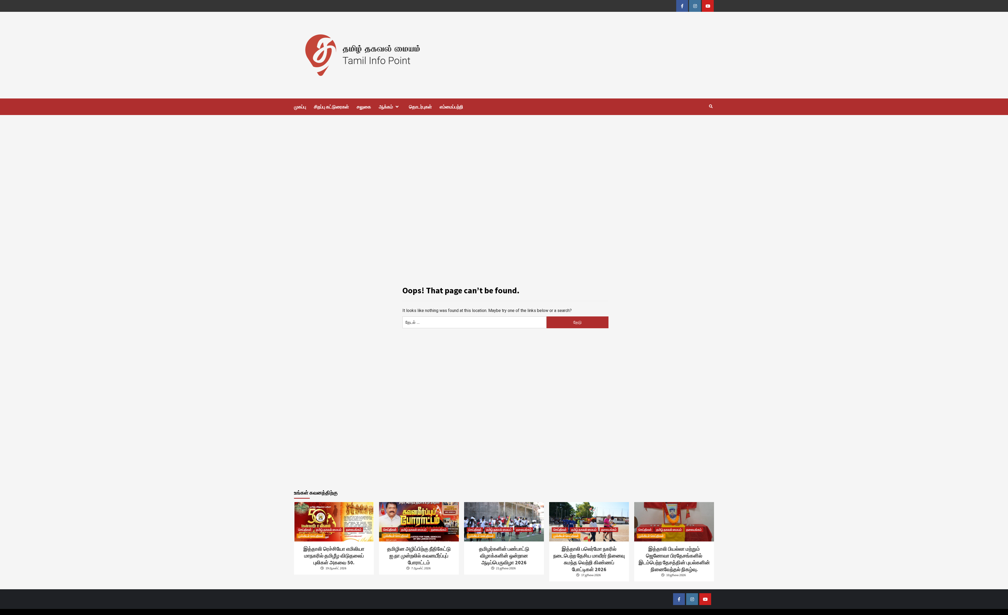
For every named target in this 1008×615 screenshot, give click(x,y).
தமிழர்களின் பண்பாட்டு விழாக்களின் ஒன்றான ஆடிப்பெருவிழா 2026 (504, 555)
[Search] (710, 106)
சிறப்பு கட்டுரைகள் (331, 107)
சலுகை (364, 107)
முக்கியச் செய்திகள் (311, 536)
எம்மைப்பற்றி (451, 107)
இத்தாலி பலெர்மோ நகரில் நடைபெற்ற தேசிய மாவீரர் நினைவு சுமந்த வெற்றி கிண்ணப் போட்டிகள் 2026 (589, 558)
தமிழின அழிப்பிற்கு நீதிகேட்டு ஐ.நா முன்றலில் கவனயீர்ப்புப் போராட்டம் (419, 555)
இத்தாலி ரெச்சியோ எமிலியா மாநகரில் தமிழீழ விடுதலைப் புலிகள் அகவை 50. (333, 555)
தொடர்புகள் (420, 107)
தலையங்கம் (353, 529)
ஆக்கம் (386, 107)
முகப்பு (300, 107)
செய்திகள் (305, 529)
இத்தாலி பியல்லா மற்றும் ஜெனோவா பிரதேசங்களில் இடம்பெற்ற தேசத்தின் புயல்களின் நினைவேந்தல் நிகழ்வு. (674, 558)
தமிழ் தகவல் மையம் (329, 529)
